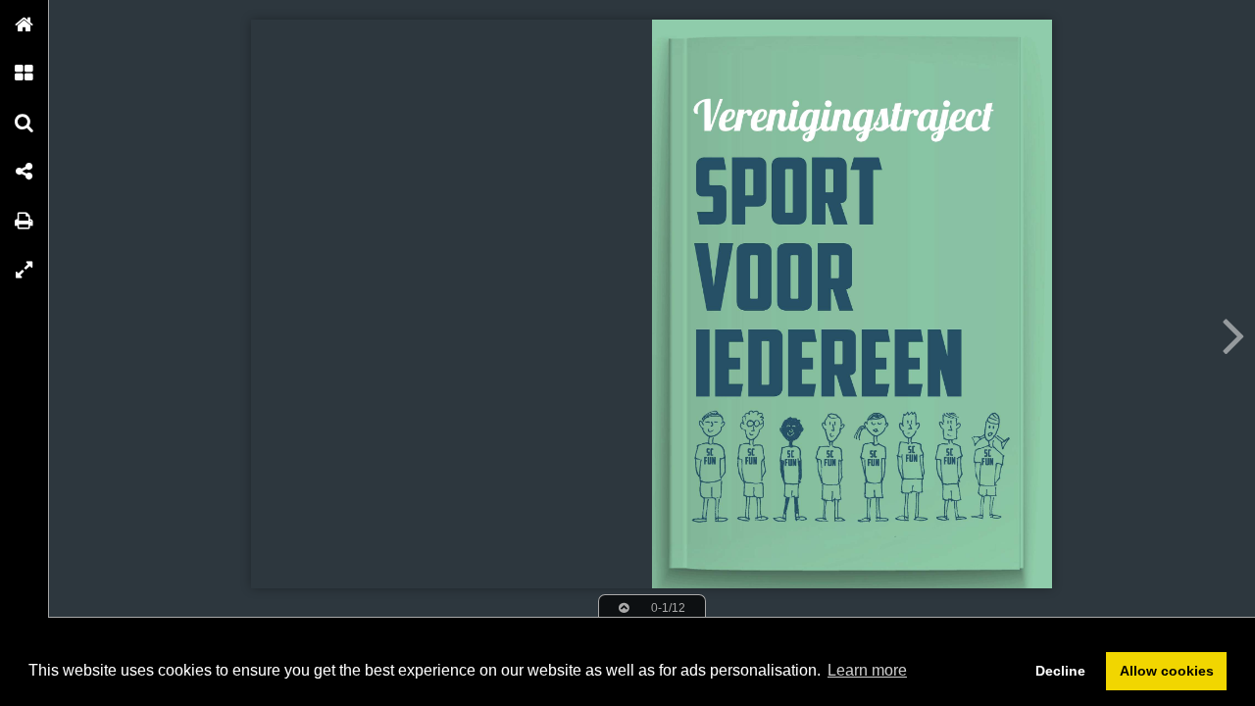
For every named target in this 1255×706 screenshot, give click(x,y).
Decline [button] (1060, 671)
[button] (24, 24)
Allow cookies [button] (1167, 671)
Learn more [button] (867, 670)
